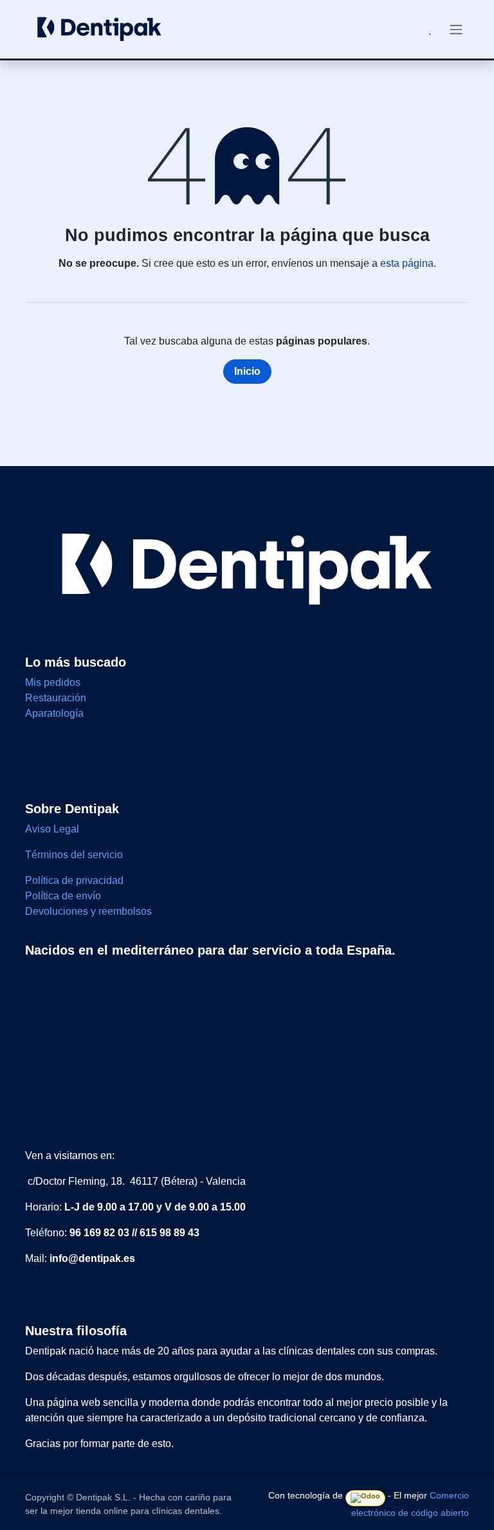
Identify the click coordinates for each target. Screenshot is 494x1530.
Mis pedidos (52, 682)
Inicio (247, 371)
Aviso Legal (53, 829)
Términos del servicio (74, 854)
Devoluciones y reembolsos (88, 911)
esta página (407, 263)
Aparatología (54, 713)
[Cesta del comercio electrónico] (399, 29)
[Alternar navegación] (456, 29)
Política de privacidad (74, 880)
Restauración (55, 697)
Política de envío (63, 895)
